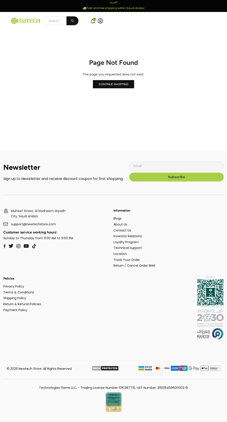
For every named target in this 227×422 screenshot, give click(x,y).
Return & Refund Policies (22, 304)
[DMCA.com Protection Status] (105, 369)
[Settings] (101, 20)
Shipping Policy (14, 298)
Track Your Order (127, 260)
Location (120, 254)
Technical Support (128, 248)
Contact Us (122, 230)
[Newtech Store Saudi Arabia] (210, 306)
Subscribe (176, 177)
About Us (120, 224)
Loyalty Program (126, 242)
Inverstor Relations (128, 236)
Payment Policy (15, 310)
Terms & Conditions (18, 292)
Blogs (117, 218)
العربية (113, 2)
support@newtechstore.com (33, 224)
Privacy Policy (13, 286)
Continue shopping (113, 84)
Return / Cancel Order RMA (134, 265)
